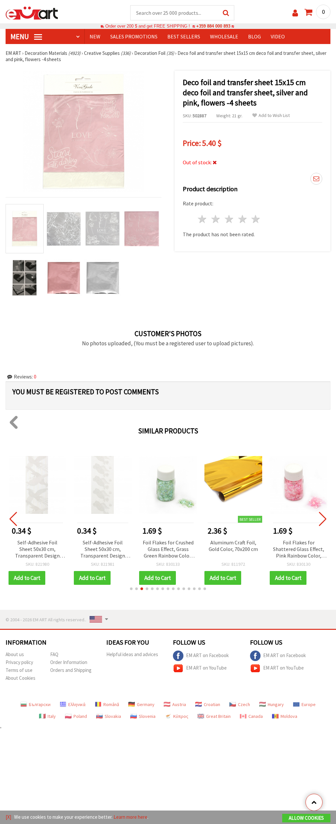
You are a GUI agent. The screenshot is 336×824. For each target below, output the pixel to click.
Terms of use (19, 670)
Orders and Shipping (71, 670)
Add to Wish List (274, 115)
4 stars (242, 219)
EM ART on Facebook (207, 655)
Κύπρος (180, 716)
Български (40, 704)
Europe (309, 704)
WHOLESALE (224, 36)
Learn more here (130, 817)
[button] (131, 588)
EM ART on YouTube (206, 667)
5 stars (256, 219)
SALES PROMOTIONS (134, 36)
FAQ (54, 654)
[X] (8, 817)
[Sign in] (295, 13)
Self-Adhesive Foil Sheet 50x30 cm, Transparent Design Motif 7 (37, 549)
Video (278, 36)
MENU (20, 36)
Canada (255, 716)
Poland (80, 716)
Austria (179, 704)
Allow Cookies (306, 818)
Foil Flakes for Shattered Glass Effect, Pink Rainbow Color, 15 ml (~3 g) (298, 549)
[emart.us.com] (32, 12)
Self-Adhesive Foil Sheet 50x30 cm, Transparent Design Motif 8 (102, 549)
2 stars (216, 219)
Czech (244, 704)
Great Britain (218, 716)
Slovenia (147, 716)
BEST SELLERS (183, 36)
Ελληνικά (77, 704)
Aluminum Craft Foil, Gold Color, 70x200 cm (233, 545)
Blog (254, 36)
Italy (52, 716)
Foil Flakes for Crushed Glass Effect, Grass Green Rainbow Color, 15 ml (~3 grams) (168, 549)
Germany (146, 704)
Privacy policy (19, 662)
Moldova (289, 716)
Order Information (68, 662)
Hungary (276, 704)
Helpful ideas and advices (132, 654)
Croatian (212, 704)
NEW (95, 36)
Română (111, 704)
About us (15, 654)
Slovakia (113, 716)
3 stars (229, 219)
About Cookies (20, 678)
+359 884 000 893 (213, 26)
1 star (202, 219)
